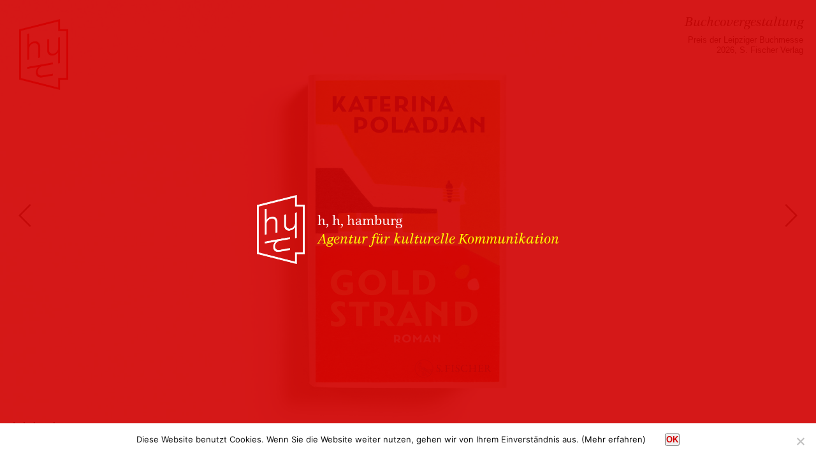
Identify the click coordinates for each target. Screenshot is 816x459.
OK (672, 439)
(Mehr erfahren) (613, 439)
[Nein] (800, 441)
